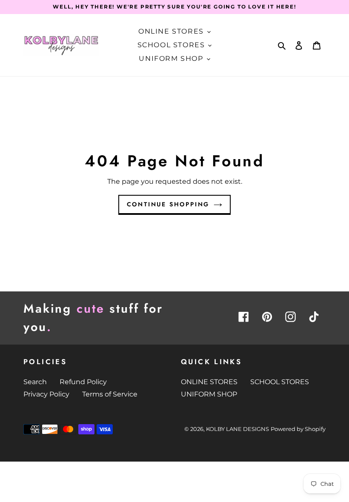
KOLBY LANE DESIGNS (237, 428)
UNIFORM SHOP (209, 394)
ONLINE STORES (209, 382)
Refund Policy (83, 382)
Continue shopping (168, 204)
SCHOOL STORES (279, 382)
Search (35, 382)
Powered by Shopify (298, 428)
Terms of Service (109, 394)
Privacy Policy (46, 394)
